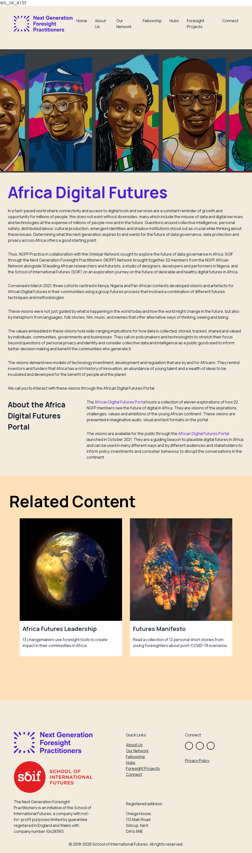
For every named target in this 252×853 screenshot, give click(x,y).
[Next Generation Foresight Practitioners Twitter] (189, 746)
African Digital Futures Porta (120, 402)
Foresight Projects (143, 768)
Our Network (137, 750)
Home (82, 20)
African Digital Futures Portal (203, 433)
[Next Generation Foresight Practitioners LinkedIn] (211, 746)
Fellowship (152, 20)
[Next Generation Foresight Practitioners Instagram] (200, 746)
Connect (230, 20)
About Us (134, 745)
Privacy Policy (197, 760)
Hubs (174, 20)
